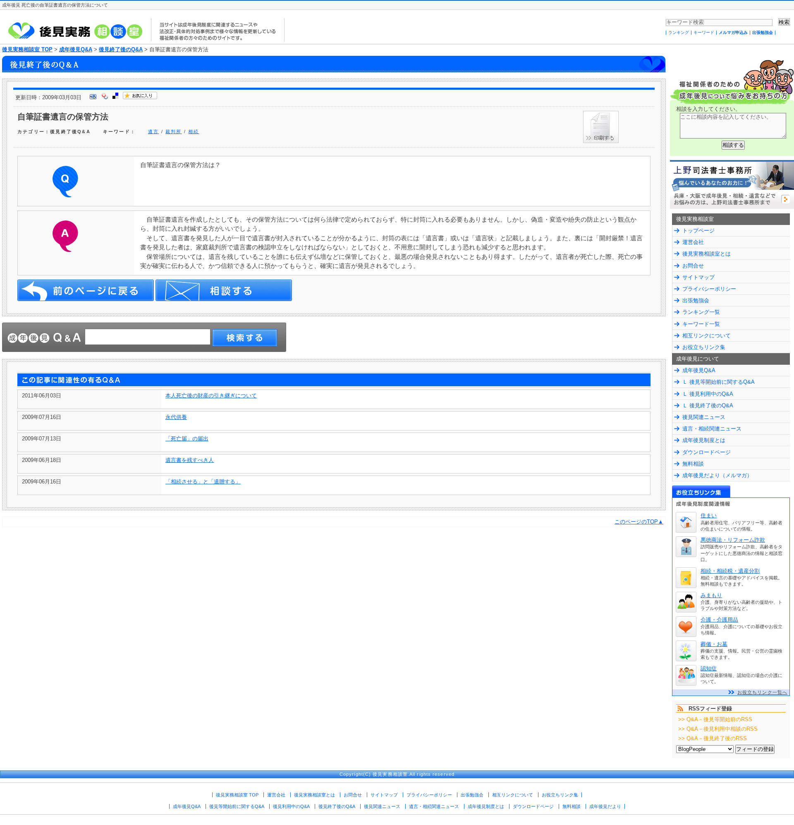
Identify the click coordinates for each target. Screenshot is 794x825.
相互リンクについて (706, 335)
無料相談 (693, 464)
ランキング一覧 (701, 312)
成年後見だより (605, 806)
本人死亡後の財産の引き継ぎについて (211, 395)
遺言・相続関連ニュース (711, 429)
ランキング (678, 32)
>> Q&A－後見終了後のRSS (712, 738)
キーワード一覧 (701, 324)
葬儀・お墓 (714, 644)
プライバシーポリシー (709, 289)
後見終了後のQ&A (121, 49)
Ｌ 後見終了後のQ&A (707, 405)
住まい (709, 515)
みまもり (711, 595)
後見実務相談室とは (706, 254)
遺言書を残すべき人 (189, 460)
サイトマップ (698, 277)
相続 (193, 131)
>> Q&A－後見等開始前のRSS (715, 719)
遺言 (153, 131)
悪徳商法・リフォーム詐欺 (733, 540)
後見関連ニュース (703, 417)
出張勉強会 (762, 32)
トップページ (698, 230)
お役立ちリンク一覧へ (762, 692)
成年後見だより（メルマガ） (717, 475)
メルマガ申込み (733, 32)
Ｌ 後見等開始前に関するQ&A (718, 382)
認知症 (709, 668)
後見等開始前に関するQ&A (236, 806)
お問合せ (693, 266)
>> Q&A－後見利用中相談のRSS (718, 729)
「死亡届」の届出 (186, 438)
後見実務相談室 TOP (27, 49)
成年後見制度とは (703, 440)
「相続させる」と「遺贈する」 (203, 481)
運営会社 (693, 242)
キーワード (704, 32)
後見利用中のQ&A (291, 806)
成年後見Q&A (75, 49)
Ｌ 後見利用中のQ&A (707, 394)
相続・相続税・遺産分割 (730, 571)
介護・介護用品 (719, 620)
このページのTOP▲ (639, 522)
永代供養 (176, 417)
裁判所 (173, 131)
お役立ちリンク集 (703, 347)
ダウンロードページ (706, 452)
